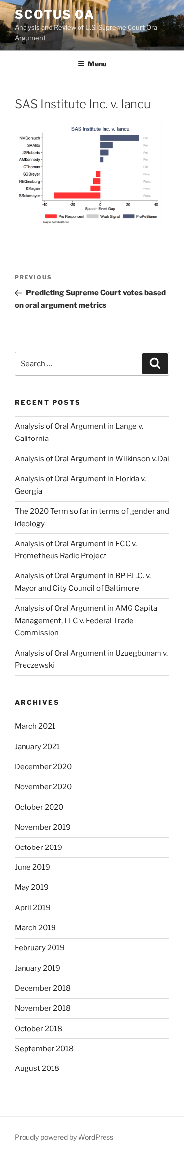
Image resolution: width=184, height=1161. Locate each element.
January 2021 (37, 746)
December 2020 (43, 766)
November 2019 (43, 827)
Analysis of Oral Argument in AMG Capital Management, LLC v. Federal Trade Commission (87, 620)
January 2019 (37, 968)
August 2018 (37, 1068)
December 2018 (43, 988)
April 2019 (33, 907)
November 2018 (43, 1008)
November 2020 (43, 787)
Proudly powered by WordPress (64, 1137)
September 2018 (44, 1048)
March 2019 (35, 927)
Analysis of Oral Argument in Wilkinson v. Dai (92, 458)
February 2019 (40, 947)
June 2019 (32, 867)
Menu (97, 64)
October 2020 (39, 807)
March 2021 (35, 726)
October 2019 (38, 847)
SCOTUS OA (55, 14)
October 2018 (38, 1028)
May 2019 (32, 887)
